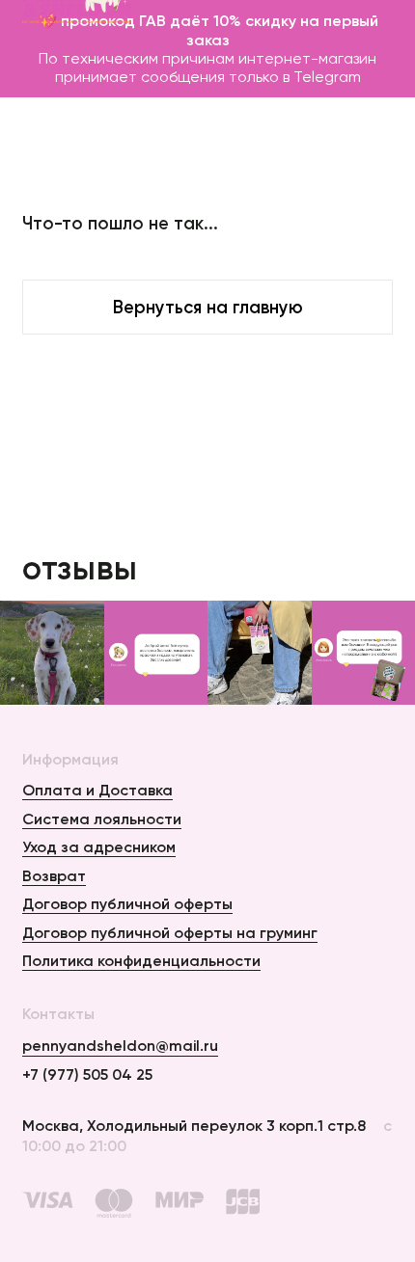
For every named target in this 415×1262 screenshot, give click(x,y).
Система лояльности (101, 818)
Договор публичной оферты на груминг (170, 932)
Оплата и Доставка (97, 789)
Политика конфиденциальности (141, 960)
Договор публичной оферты (127, 903)
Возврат (54, 875)
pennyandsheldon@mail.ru (120, 1045)
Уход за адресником (99, 846)
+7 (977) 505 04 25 (87, 1074)
